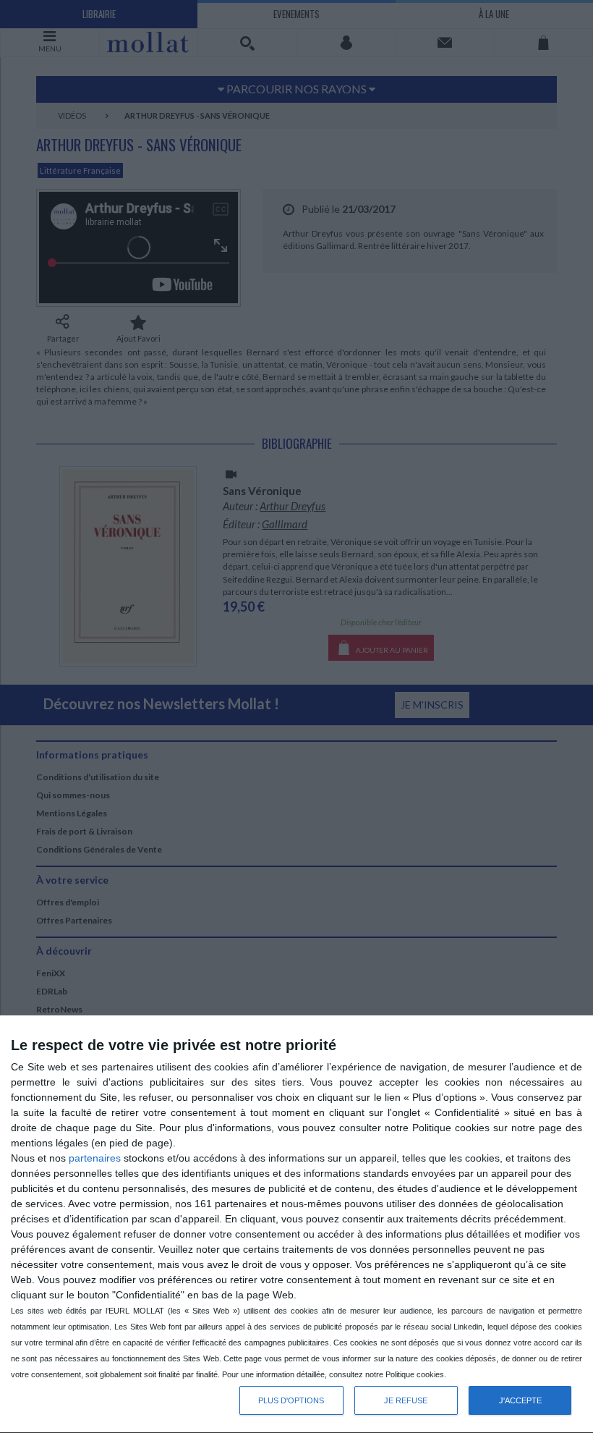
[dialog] (296, 1224)
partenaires (95, 1158)
